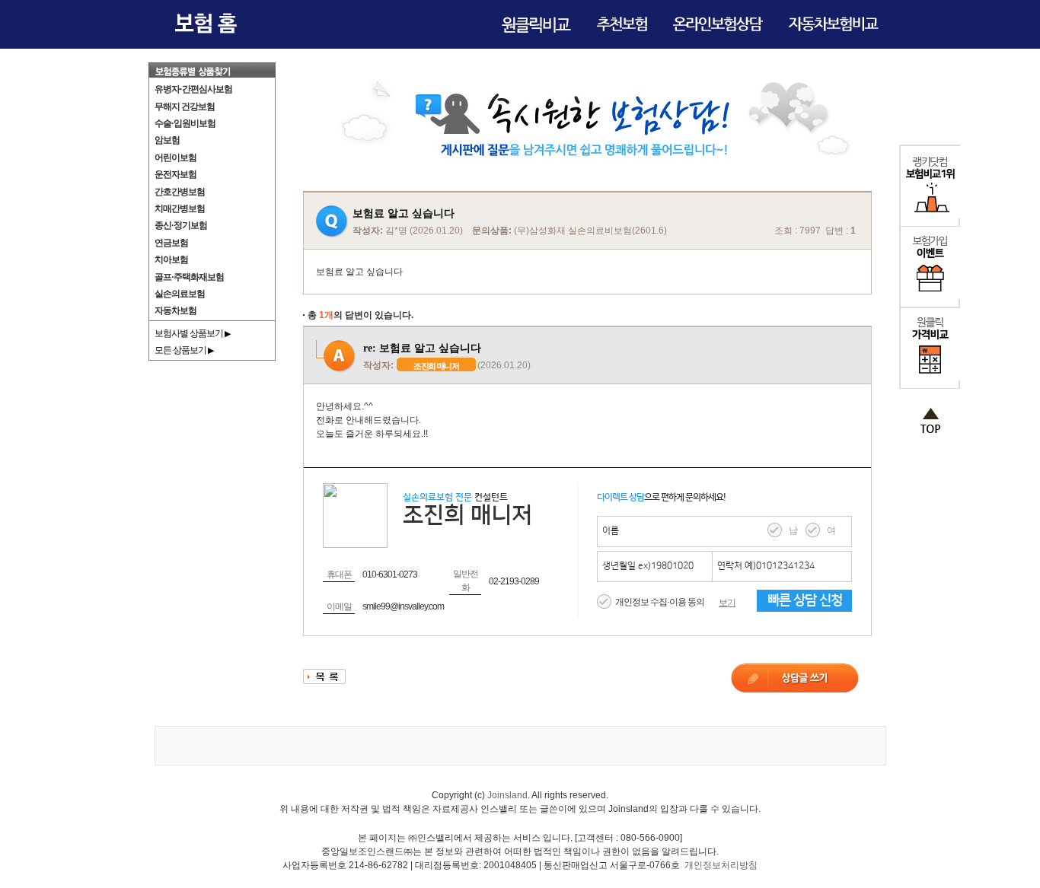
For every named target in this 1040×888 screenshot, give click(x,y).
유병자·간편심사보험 (193, 89)
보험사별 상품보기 (192, 333)
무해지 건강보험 (185, 106)
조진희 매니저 (436, 366)
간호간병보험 (180, 191)
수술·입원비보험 (185, 123)
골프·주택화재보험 (189, 277)
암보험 (167, 140)
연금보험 (171, 242)
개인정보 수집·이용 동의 (659, 602)
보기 (727, 602)
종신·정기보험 (181, 225)
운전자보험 (175, 174)
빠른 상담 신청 (804, 600)
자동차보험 (175, 310)
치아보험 (171, 259)
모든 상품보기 (184, 350)
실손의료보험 (180, 293)
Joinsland (507, 795)
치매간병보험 (180, 208)
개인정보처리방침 (721, 865)
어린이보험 (175, 157)
